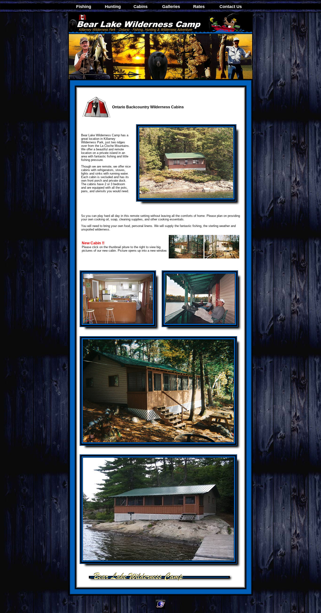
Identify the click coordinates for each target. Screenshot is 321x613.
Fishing (83, 6)
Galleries (171, 6)
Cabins (140, 6)
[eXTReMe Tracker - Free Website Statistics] (160, 607)
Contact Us (230, 6)
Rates (198, 6)
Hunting (113, 6)
